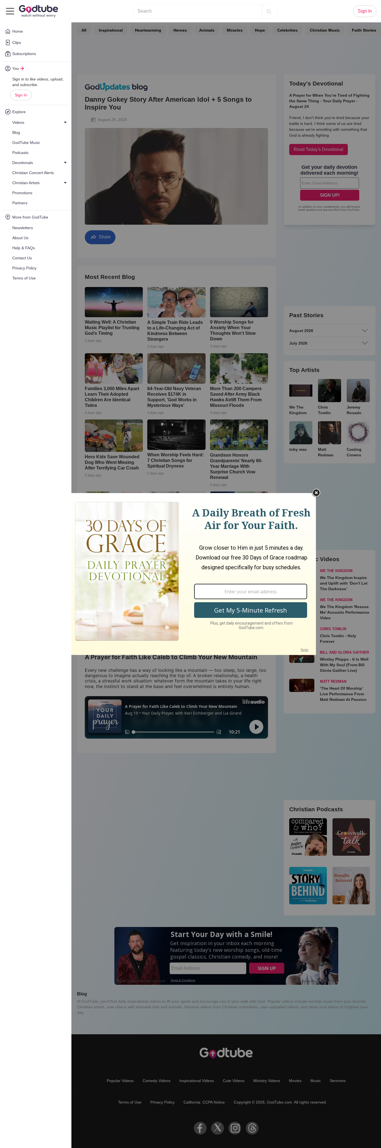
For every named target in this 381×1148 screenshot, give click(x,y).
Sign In (21, 95)
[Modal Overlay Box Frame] (190, 574)
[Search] (269, 11)
